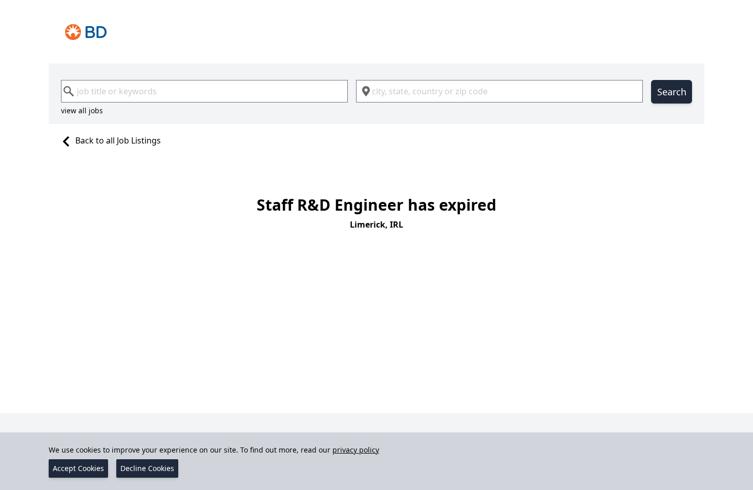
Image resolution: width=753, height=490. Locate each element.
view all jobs (82, 110)
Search (671, 92)
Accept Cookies (78, 468)
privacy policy (355, 450)
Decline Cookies (147, 468)
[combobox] (204, 91)
